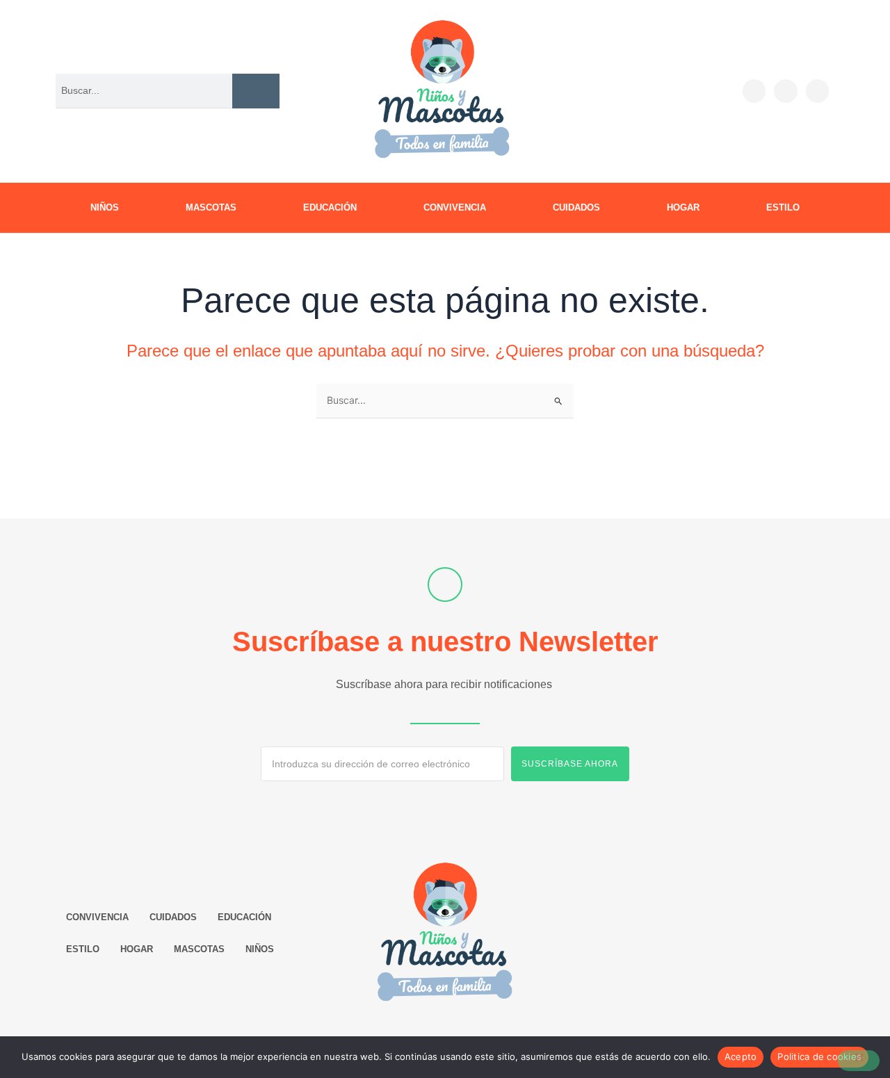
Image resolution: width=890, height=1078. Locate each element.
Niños (104, 207)
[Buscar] (256, 91)
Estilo (783, 207)
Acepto (741, 1056)
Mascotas (211, 207)
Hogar (683, 207)
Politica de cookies (819, 1056)
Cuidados (576, 207)
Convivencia (454, 207)
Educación (330, 207)
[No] (859, 1060)
